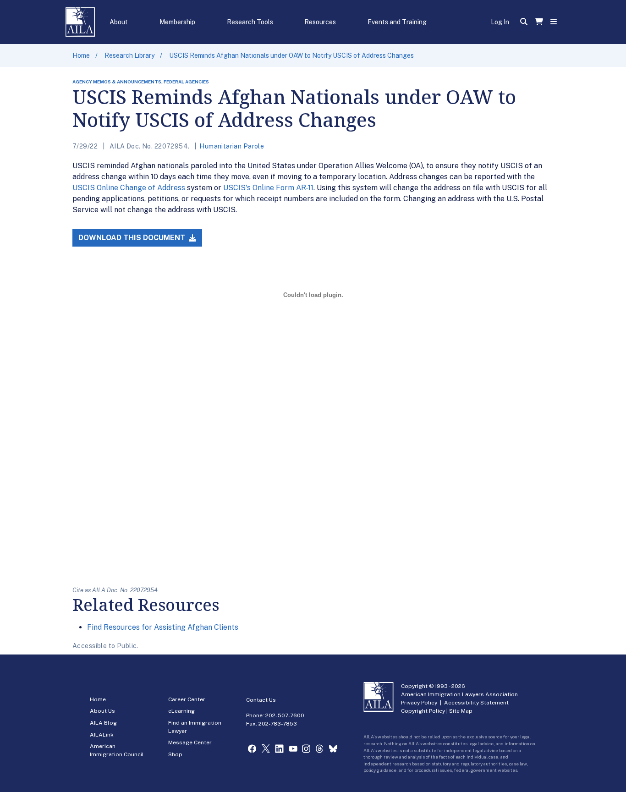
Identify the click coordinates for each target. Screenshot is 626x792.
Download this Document (132, 237)
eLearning (181, 711)
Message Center (190, 742)
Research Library (129, 55)
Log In (500, 22)
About (119, 22)
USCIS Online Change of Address (128, 187)
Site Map (460, 711)
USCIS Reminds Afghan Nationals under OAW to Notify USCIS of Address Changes (291, 55)
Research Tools (250, 22)
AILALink (102, 735)
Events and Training (397, 22)
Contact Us (261, 700)
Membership (177, 22)
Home (81, 55)
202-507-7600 (284, 715)
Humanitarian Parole (231, 146)
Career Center (186, 699)
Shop (175, 754)
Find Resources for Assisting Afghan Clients (162, 627)
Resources (320, 22)
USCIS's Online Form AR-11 (268, 187)
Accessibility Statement (476, 702)
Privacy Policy (419, 702)
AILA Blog (103, 723)
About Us (102, 711)
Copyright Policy (423, 711)
